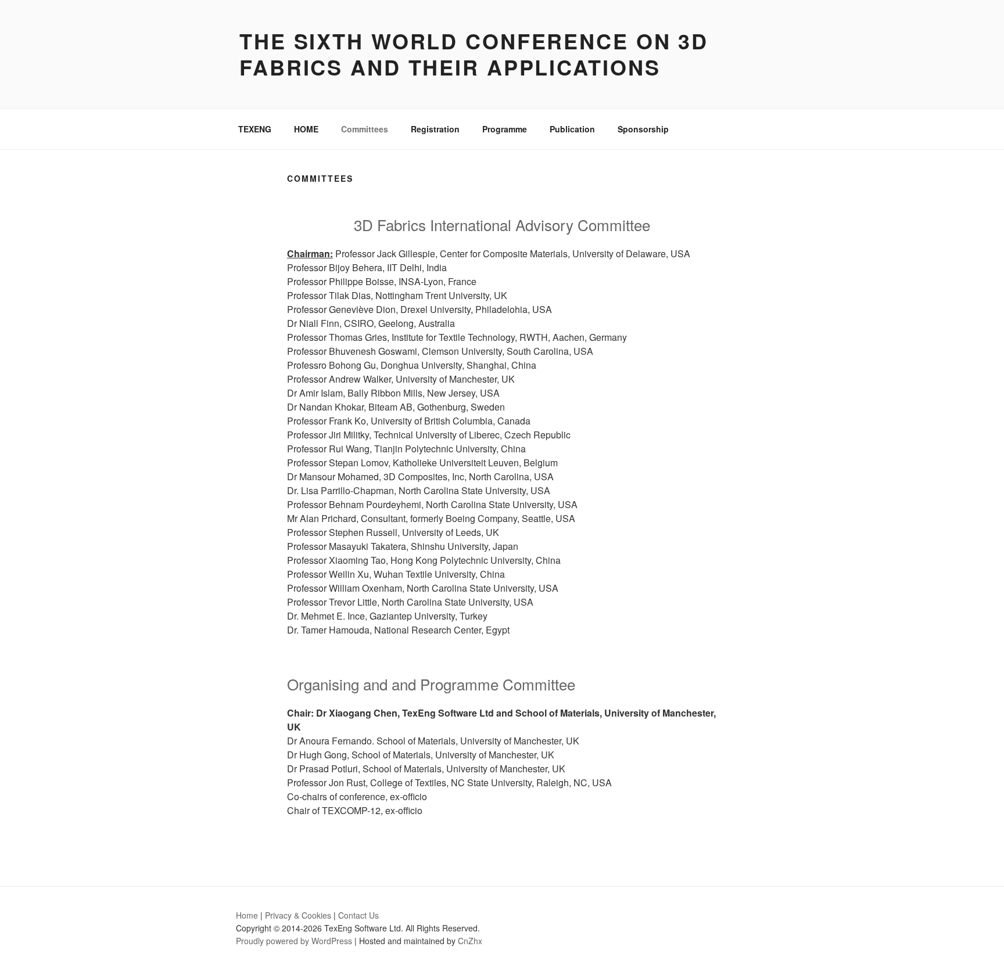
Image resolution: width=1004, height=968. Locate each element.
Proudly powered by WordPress (294, 941)
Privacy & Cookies (298, 915)
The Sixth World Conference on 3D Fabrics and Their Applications (473, 54)
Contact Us (358, 915)
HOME (306, 129)
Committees (364, 129)
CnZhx (470, 941)
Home (247, 915)
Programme (504, 129)
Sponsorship (643, 129)
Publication (572, 129)
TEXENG (254, 129)
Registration (435, 129)
